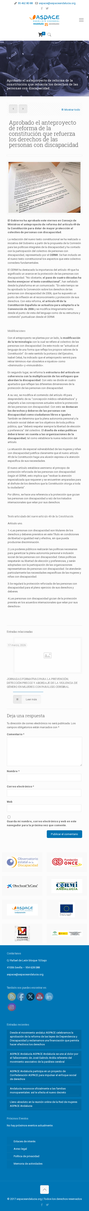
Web (9, 801)
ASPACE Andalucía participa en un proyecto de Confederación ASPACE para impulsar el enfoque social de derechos (43, 1075)
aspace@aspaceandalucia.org (57, 3)
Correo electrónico (20, 786)
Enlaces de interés (24, 1141)
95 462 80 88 (25, 3)
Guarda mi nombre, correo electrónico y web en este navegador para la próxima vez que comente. (41, 823)
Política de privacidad (26, 1156)
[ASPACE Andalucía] (44, 20)
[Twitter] (47, 8)
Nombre (13, 771)
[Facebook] (42, 8)
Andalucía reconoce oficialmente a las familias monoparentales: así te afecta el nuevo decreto (38, 1090)
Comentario (15, 734)
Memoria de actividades (28, 1163)
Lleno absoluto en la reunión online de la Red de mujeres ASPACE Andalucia (43, 1103)
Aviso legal (20, 1148)
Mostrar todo (72, 109)
